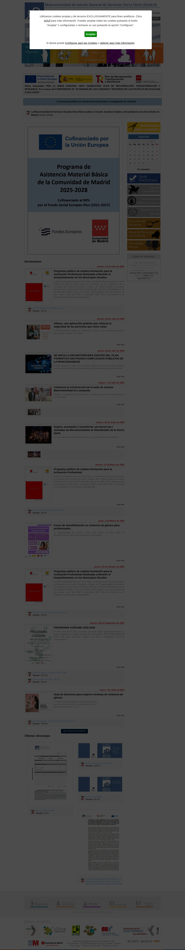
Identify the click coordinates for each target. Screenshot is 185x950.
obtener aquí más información (117, 43)
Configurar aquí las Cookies (81, 43)
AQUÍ (47, 20)
